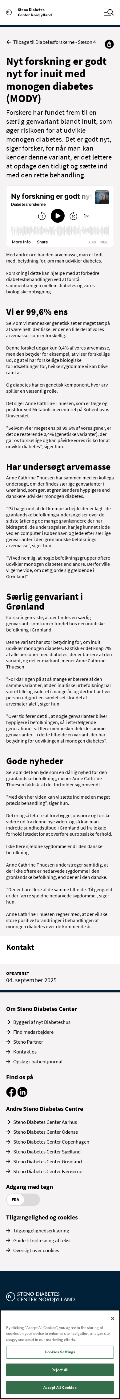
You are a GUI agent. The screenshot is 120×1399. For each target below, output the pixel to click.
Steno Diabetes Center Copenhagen (51, 1141)
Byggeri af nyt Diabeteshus (41, 1022)
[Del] (109, 44)
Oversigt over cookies (36, 1250)
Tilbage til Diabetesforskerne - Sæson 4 (54, 42)
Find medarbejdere (33, 1032)
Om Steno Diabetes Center (41, 1008)
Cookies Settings (60, 1352)
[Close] (112, 1318)
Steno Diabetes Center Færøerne (47, 1171)
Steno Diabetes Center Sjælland (47, 1151)
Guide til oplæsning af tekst (42, 1240)
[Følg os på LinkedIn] (22, 1095)
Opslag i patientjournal (37, 1061)
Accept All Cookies (59, 1387)
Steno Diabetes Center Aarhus (45, 1122)
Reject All (60, 1369)
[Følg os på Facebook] (11, 1095)
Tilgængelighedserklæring (41, 1230)
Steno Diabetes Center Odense (45, 1131)
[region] (60, 1354)
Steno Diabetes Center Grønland (47, 1161)
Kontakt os (25, 1051)
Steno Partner (28, 1041)
